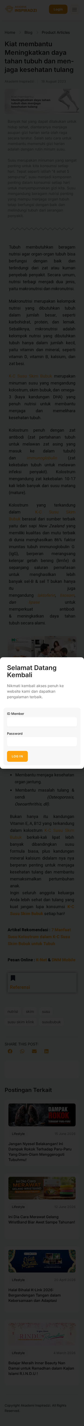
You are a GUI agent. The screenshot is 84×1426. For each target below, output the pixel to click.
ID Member (15, 714)
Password (15, 733)
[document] (42, 713)
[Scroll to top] (77, 1414)
